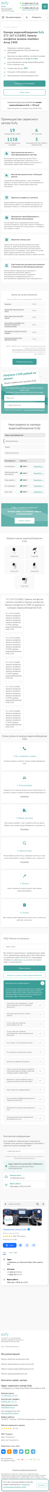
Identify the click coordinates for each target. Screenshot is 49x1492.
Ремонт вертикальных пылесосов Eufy (17, 1364)
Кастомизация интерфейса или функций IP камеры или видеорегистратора (14, 324)
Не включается (10, 466)
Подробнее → (38, 466)
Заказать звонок (24, 521)
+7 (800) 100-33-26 (30, 8)
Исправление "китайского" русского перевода (16, 332)
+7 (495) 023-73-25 (30, 3)
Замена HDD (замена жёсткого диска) (14, 310)
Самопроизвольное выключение (11, 473)
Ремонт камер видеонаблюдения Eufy (17, 1369)
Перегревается (10, 480)
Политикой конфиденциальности (24, 1158)
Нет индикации (10, 486)
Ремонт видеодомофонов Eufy (14, 1373)
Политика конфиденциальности (24, 1470)
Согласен (41, 1485)
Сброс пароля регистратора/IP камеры (14, 317)
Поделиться (3, 1451)
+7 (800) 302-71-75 (14, 1275)
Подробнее (24, 796)
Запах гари (8, 492)
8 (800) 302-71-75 (9, 1401)
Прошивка (8, 304)
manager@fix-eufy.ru (10, 1413)
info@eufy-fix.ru (8, 1407)
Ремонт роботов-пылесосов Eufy (15, 1359)
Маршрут (11, 1245)
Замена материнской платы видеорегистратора (13, 338)
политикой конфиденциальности (34, 410)
